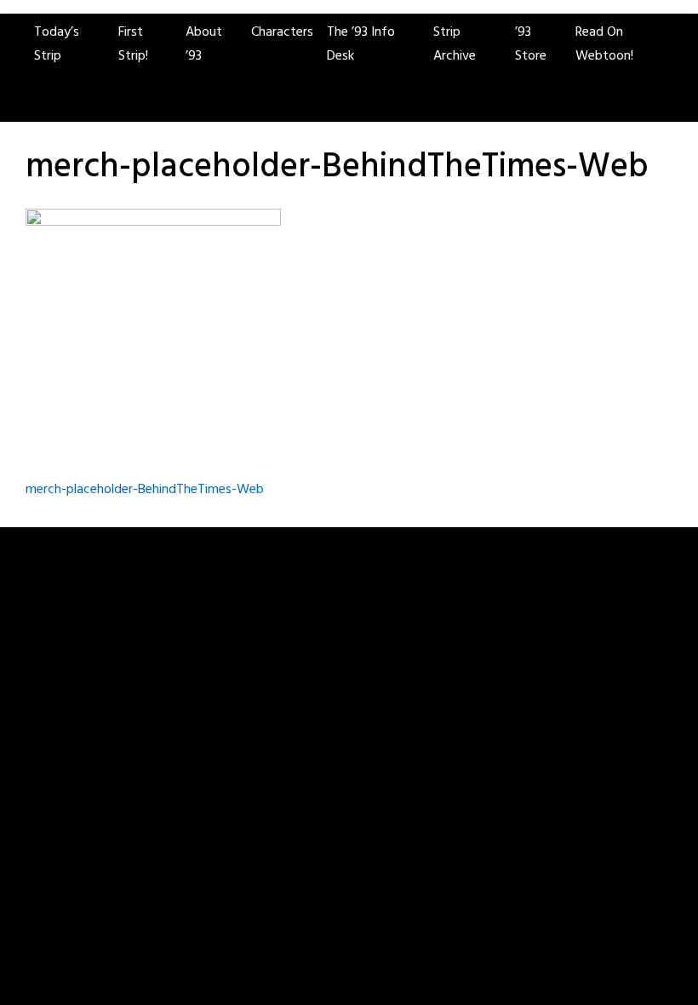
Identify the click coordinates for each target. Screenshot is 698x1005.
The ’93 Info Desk (361, 44)
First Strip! (133, 44)
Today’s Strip (56, 44)
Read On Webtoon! (604, 44)
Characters (282, 32)
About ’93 (204, 44)
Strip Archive (454, 44)
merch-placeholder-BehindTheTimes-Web (145, 490)
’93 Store (530, 44)
